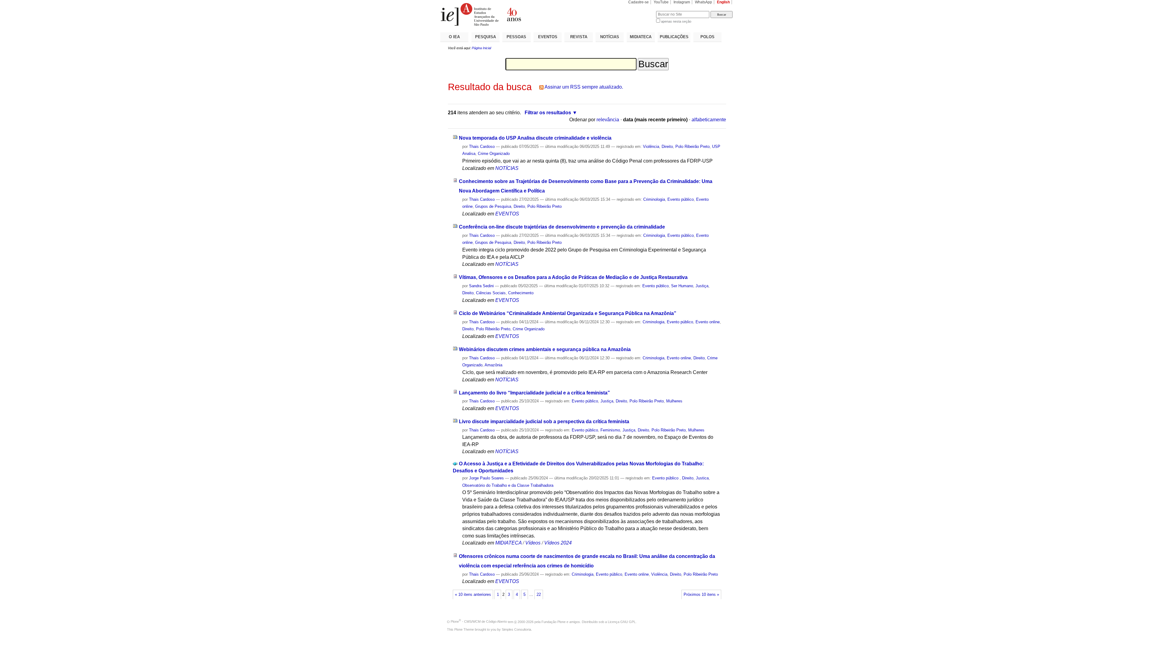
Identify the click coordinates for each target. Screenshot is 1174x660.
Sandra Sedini (481, 286)
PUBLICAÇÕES (674, 37)
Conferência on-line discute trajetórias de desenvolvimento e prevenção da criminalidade (562, 226)
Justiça (702, 286)
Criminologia (654, 199)
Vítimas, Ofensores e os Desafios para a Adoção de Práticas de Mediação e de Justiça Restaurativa (573, 277)
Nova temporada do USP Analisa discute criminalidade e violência (535, 138)
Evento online (708, 322)
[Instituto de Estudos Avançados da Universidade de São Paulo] (513, 14)
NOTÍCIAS (609, 37)
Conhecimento (520, 293)
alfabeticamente (709, 119)
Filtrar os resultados (548, 112)
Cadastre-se (638, 2)
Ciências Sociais (491, 293)
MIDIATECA (641, 37)
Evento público (680, 199)
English (723, 2)
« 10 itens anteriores (473, 594)
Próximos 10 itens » (701, 594)
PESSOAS (516, 37)
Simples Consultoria (516, 629)
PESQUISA (485, 37)
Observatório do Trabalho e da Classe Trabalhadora (507, 485)
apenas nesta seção (676, 21)
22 (539, 594)
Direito (667, 146)
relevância (607, 119)
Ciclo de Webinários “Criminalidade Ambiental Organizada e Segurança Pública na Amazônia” (567, 313)
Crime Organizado (494, 153)
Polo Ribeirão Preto (692, 146)
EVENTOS (547, 37)
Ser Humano (682, 286)
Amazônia (493, 365)
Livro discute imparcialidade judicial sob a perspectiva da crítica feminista (544, 421)
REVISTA (578, 37)
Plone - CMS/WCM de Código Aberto (479, 621)
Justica (702, 478)
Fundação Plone (553, 621)
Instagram (682, 2)
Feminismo (610, 430)
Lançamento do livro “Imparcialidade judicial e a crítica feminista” (534, 392)
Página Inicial (481, 48)
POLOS (707, 37)
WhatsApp (703, 2)
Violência (651, 146)
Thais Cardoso (482, 146)
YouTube (661, 2)
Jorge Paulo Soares (486, 478)
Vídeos (533, 542)
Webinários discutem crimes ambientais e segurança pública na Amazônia (545, 349)
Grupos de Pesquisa (493, 206)
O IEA (454, 37)
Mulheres (674, 401)
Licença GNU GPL (622, 621)
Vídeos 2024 (558, 542)
